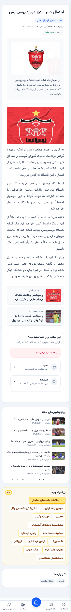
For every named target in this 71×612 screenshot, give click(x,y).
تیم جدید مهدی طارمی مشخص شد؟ (32, 420)
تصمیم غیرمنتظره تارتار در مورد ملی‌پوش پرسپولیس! (30, 468)
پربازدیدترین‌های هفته (53, 412)
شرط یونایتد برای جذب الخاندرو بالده (32, 431)
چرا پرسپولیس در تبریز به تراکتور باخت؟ (30, 442)
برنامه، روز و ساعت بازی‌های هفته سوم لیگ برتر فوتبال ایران (28, 454)
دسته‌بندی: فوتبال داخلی (48, 20)
